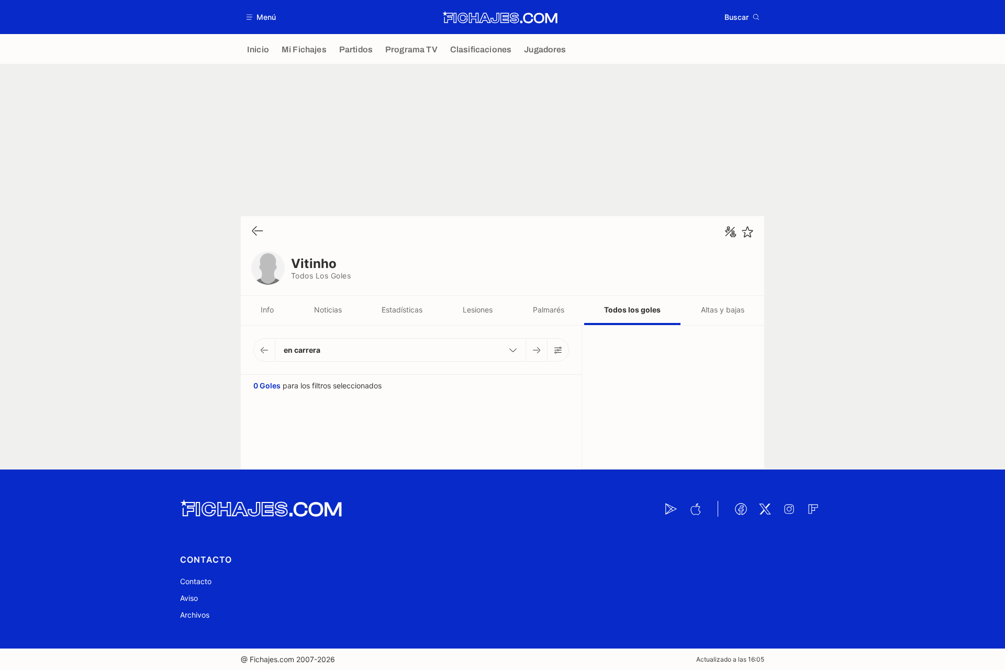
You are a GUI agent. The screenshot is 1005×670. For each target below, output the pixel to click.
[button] (261, 17)
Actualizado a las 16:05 (730, 659)
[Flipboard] (813, 509)
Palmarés (548, 309)
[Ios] (695, 509)
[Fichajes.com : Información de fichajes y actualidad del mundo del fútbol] (500, 17)
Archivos (194, 614)
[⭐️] (747, 232)
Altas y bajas (722, 309)
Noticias (328, 309)
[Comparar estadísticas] (730, 232)
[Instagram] (789, 509)
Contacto (195, 581)
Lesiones (478, 309)
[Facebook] (741, 509)
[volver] (257, 232)
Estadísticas (402, 309)
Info (267, 309)
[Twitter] (765, 509)
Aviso (189, 598)
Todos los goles (632, 309)
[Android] (671, 509)
